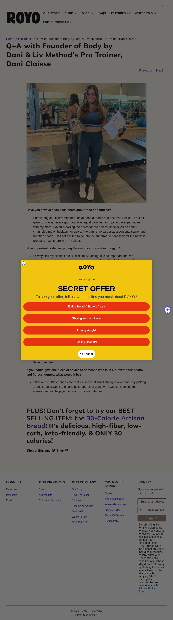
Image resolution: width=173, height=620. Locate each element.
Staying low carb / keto (86, 318)
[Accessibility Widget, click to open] (167, 310)
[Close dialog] (23, 263)
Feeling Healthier (86, 342)
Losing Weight (86, 330)
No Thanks (87, 353)
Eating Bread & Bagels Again (86, 306)
